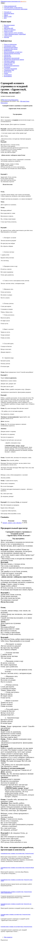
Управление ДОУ (9, 70)
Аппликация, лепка (9, 46)
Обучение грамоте (9, 61)
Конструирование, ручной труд (13, 52)
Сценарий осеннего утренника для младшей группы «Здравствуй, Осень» (16, 926)
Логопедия (7, 55)
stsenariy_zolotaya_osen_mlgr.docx (12, 522)
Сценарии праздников (10, 68)
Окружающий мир (9, 62)
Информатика (8, 50)
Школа (6, 15)
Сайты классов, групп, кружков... (14, 32)
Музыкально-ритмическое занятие (14, 59)
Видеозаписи (8, 76)
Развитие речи (8, 64)
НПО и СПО (8, 16)
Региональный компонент (11, 65)
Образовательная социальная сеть (13, 1)
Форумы (6, 37)
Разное (6, 73)
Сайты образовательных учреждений (15, 34)
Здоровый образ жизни (10, 49)
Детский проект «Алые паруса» (13, 7)
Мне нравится (8, 937)
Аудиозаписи (8, 74)
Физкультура (7, 71)
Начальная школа (9, 13)
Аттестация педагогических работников (15, 9)
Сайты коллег (8, 35)
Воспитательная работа (11, 47)
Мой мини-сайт (8, 28)
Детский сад (7, 12)
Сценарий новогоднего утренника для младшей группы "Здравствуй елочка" (17, 853)
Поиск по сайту (8, 31)
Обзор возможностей (10, 6)
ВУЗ (5, 18)
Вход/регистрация (9, 25)
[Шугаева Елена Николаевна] (9, 100)
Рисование (7, 67)
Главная (6, 26)
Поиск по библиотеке (10, 44)
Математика (7, 56)
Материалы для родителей (11, 58)
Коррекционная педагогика (12, 53)
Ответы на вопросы (10, 29)
